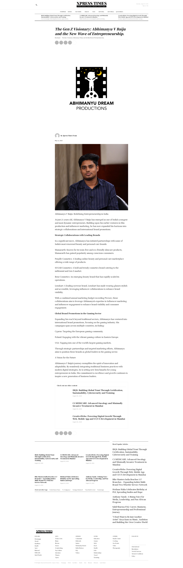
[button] (36, 5)
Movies (57, 543)
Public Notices (79, 548)
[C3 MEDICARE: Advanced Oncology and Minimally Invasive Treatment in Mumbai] (76, 17)
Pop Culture (58, 550)
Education (97, 538)
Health (96, 548)
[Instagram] (132, 542)
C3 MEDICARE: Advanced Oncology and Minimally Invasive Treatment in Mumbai (94, 16)
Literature (58, 553)
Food (95, 545)
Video (114, 545)
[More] (74, 43)
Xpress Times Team (70, 136)
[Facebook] (57, 43)
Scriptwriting (59, 548)
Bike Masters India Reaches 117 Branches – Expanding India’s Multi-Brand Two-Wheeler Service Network (46, 479)
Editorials (78, 541)
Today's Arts (58, 538)
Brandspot (57, 37)
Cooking (115, 541)
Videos (77, 553)
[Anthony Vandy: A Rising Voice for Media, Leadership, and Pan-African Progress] (97, 470)
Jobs (95, 550)
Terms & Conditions (137, 554)
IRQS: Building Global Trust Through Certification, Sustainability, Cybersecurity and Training (56, 16)
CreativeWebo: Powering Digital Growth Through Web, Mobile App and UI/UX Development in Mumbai (133, 16)
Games (96, 541)
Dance (57, 545)
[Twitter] (61, 43)
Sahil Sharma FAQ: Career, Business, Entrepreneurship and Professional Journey (129, 509)
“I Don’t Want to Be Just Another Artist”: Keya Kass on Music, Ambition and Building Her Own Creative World (130, 519)
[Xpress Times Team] (58, 135)
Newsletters (135, 549)
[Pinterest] (65, 43)
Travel (95, 555)
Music (57, 541)
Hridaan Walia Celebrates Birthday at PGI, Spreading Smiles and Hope (69, 478)
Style (95, 543)
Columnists (79, 538)
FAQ (77, 550)
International (135, 546)
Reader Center (117, 538)
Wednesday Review (81, 545)
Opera (57, 557)
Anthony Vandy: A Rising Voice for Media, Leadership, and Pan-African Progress (97, 478)
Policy (133, 556)
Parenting (96, 557)
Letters (77, 543)
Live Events (116, 543)
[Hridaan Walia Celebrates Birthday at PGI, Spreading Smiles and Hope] (72, 470)
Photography (116, 548)
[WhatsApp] (70, 43)
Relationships (97, 553)
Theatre (57, 555)
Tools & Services (136, 551)
